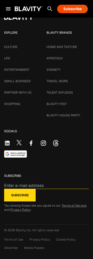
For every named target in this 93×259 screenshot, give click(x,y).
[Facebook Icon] (31, 143)
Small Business (17, 81)
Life (7, 58)
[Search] (50, 9)
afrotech (55, 58)
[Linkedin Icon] (7, 143)
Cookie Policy (65, 239)
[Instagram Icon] (43, 143)
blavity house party (63, 115)
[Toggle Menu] (8, 9)
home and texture (62, 47)
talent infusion (60, 92)
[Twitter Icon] (19, 142)
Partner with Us (18, 92)
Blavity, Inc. (24, 230)
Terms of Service (74, 206)
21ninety (53, 70)
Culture (10, 47)
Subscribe (72, 8)
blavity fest (57, 104)
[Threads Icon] (56, 143)
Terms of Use (13, 239)
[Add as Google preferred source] (15, 154)
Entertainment (16, 70)
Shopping (12, 104)
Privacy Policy (20, 210)
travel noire (57, 81)
